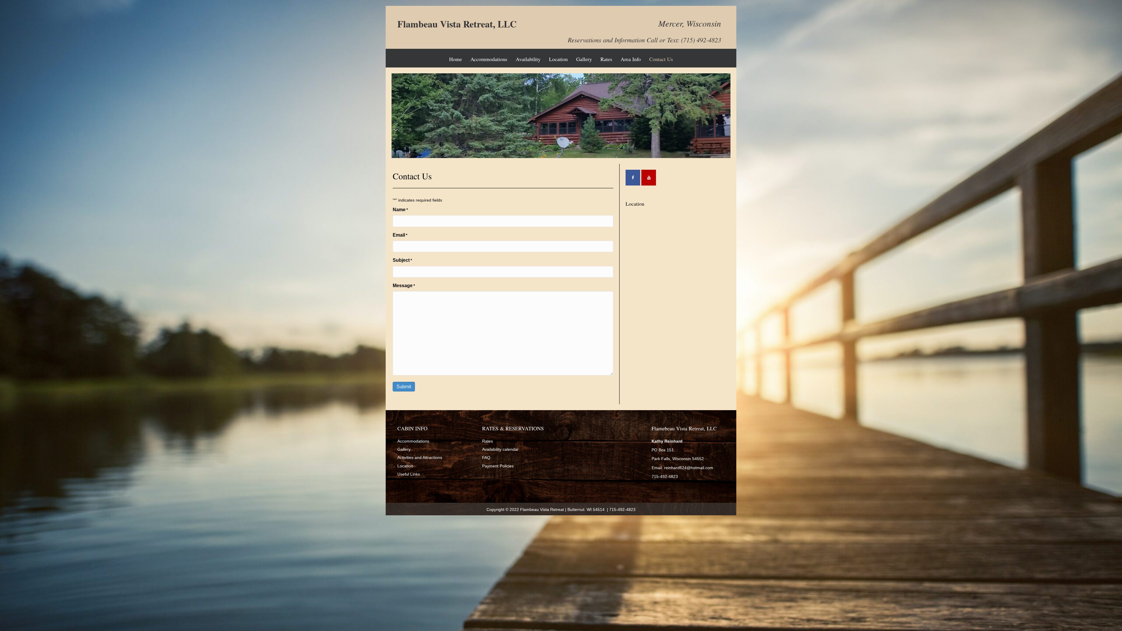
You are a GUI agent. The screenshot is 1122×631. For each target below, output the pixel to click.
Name (400, 209)
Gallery (584, 59)
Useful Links (408, 474)
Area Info (631, 59)
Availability (528, 59)
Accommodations (488, 59)
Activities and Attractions (419, 457)
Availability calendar (500, 449)
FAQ (486, 457)
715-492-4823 (622, 509)
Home (455, 59)
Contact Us (661, 59)
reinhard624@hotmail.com (688, 467)
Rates (606, 59)
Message (404, 285)
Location (558, 59)
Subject (402, 260)
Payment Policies (498, 466)
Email (400, 235)
